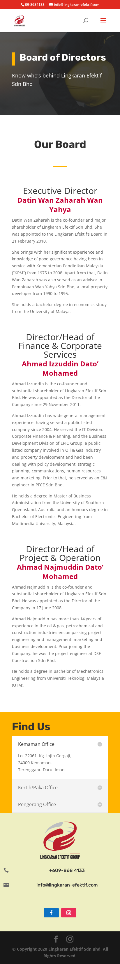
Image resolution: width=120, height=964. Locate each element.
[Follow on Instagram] (68, 912)
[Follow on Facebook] (51, 912)
